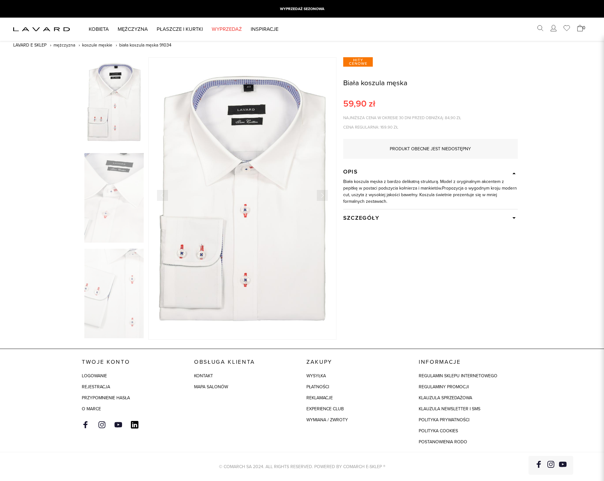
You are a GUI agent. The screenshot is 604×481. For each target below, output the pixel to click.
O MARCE (91, 409)
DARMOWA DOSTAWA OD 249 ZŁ (302, 9)
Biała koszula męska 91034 (145, 45)
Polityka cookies (438, 431)
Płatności (317, 387)
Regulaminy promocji (444, 387)
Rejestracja (96, 387)
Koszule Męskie (97, 45)
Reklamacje (319, 398)
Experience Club (325, 409)
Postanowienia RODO (443, 442)
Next (322, 195)
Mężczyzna (133, 29)
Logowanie (94, 376)
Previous (162, 195)
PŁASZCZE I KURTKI (180, 29)
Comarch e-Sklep (362, 466)
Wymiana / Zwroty (327, 420)
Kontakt (203, 376)
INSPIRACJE (264, 29)
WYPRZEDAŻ (227, 29)
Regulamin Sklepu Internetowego (458, 376)
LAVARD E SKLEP (30, 45)
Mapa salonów (211, 387)
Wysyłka (316, 376)
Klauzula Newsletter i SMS (449, 409)
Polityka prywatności (444, 420)
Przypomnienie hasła (106, 398)
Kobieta (99, 29)
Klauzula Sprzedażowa (445, 398)
